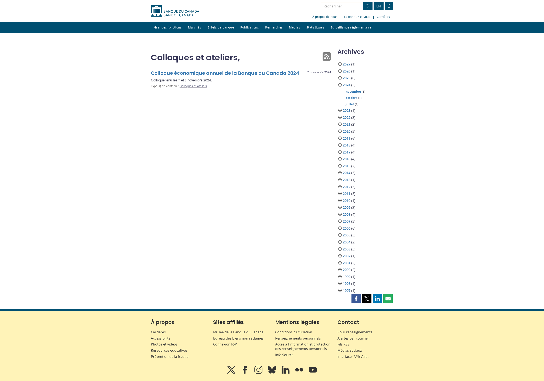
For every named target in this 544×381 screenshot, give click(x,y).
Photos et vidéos (164, 344)
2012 (346, 187)
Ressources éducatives (169, 350)
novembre (353, 92)
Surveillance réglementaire (351, 27)
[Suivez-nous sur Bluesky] (272, 372)
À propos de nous (324, 17)
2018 (346, 145)
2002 (346, 256)
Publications (249, 27)
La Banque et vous (357, 17)
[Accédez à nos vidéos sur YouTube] (312, 372)
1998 (346, 283)
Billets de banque (220, 27)
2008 (346, 214)
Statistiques (315, 27)
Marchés (194, 27)
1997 (346, 290)
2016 (346, 159)
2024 (346, 85)
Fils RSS (343, 344)
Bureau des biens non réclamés (238, 338)
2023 (346, 110)
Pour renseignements (354, 332)
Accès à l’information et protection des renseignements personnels (302, 346)
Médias (294, 27)
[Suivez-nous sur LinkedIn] (286, 372)
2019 (346, 138)
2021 (346, 124)
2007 (346, 221)
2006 (346, 228)
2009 (346, 207)
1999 (346, 276)
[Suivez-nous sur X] (231, 372)
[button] (356, 298)
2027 (346, 64)
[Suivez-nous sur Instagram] (259, 372)
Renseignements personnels (298, 338)
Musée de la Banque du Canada (238, 332)
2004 (346, 242)
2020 (346, 131)
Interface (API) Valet (353, 356)
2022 (346, 117)
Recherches (274, 27)
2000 (346, 269)
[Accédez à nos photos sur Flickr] (299, 372)
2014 (346, 173)
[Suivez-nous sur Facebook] (245, 372)
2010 (346, 200)
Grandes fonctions (168, 27)
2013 (346, 180)
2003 (346, 249)
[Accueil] (175, 11)
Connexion (225, 344)
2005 (346, 235)
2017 (346, 152)
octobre (351, 98)
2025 (346, 78)
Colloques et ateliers (193, 86)
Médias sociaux (349, 350)
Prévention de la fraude (169, 356)
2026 (346, 71)
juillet (350, 104)
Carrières (383, 17)
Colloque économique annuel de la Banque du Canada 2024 (225, 73)
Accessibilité (160, 338)
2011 (346, 193)
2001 (346, 263)
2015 (346, 166)
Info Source (284, 355)
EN (378, 6)
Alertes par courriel (352, 338)
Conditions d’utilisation (293, 332)
